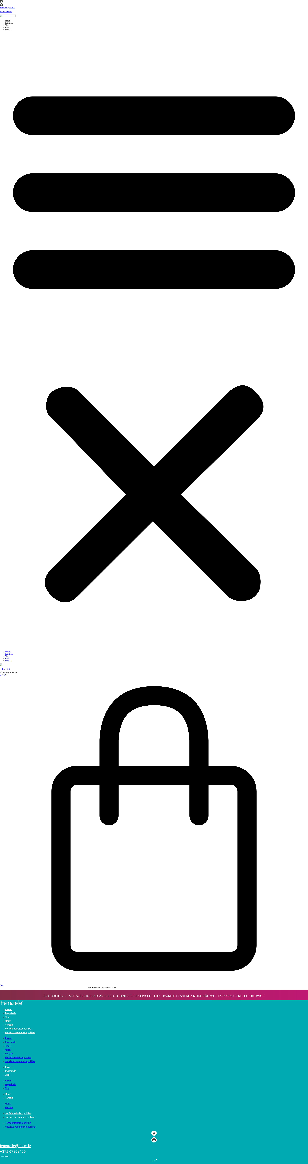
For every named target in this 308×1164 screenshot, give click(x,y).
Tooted (7, 21)
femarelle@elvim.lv (7, 8)
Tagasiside (9, 23)
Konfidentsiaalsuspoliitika (18, 1028)
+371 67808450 (6, 12)
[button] (154, 340)
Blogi (7, 25)
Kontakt (8, 29)
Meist (7, 27)
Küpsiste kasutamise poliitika (20, 1032)
